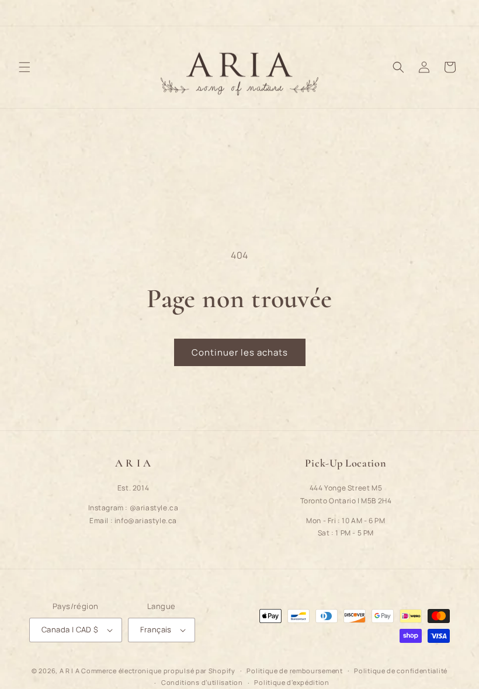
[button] (24, 67)
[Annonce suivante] (456, 13)
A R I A (70, 670)
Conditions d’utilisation (202, 682)
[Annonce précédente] (23, 13)
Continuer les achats (240, 352)
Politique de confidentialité (400, 670)
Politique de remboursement (294, 670)
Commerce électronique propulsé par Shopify (158, 670)
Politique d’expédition (291, 682)
